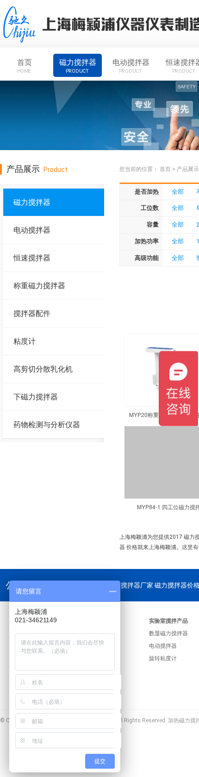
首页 (24, 66)
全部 (178, 191)
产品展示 (188, 169)
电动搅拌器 (130, 66)
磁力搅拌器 (77, 66)
